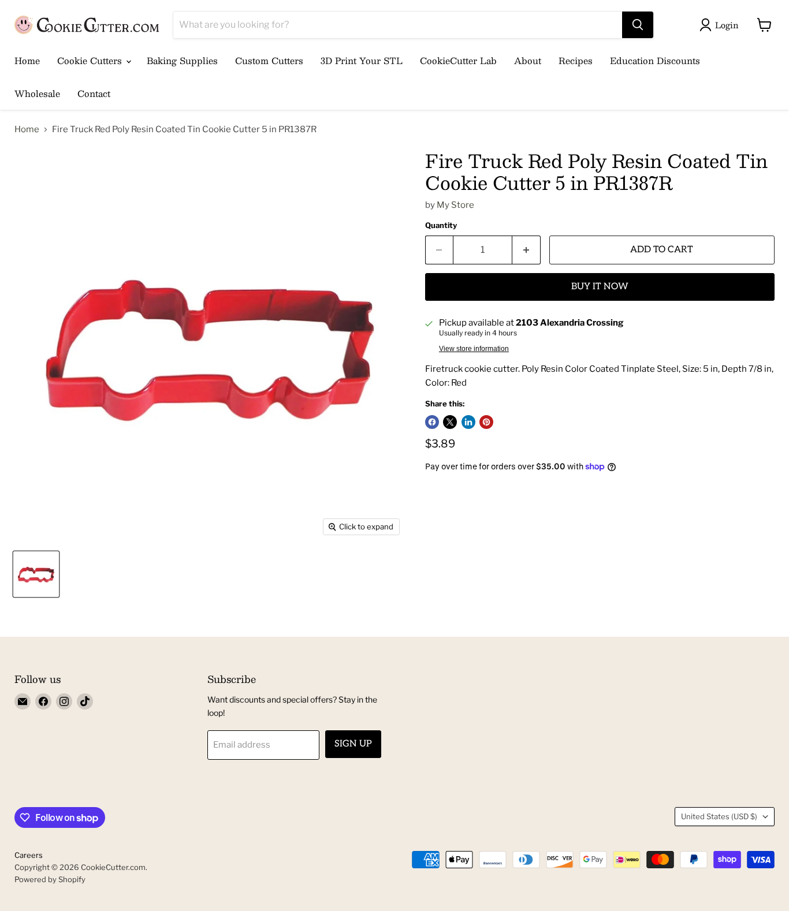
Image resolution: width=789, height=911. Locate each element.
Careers (28, 855)
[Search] (637, 25)
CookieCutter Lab (458, 60)
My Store (455, 205)
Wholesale (37, 93)
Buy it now (599, 286)
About (527, 60)
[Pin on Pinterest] (486, 422)
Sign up (353, 743)
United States (719, 816)
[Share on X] (450, 422)
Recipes (576, 60)
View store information (474, 349)
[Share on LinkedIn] (468, 422)
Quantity (441, 225)
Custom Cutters (269, 60)
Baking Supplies (182, 60)
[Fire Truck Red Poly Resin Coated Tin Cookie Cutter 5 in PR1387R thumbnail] (36, 574)
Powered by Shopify (49, 879)
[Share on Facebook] (432, 422)
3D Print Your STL (362, 60)
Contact (93, 93)
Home (27, 60)
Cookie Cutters (91, 60)
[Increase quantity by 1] (526, 250)
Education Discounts (655, 60)
